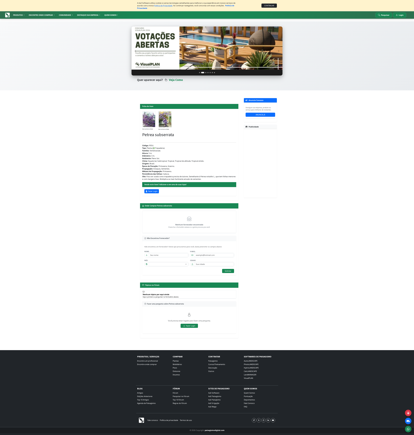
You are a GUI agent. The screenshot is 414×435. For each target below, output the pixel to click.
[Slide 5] (210, 72)
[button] (18, 15)
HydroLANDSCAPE (251, 368)
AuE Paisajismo (214, 400)
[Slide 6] (212, 72)
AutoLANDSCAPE (250, 361)
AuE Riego (212, 406)
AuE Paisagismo (214, 396)
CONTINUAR (269, 5)
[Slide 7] (214, 72)
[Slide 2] (201, 72)
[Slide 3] (204, 72)
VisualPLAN (248, 378)
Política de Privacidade (163, 5)
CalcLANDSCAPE (250, 371)
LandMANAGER (250, 375)
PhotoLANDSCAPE (251, 364)
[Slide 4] (208, 72)
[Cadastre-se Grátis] (408, 413)
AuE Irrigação (213, 403)
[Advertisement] (260, 163)
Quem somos (110, 15)
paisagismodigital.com (214, 430)
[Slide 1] (199, 72)
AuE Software (213, 393)
